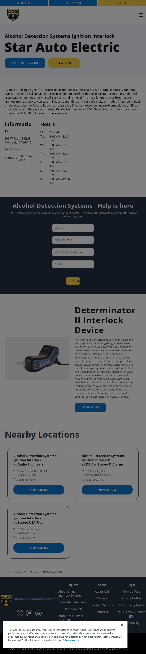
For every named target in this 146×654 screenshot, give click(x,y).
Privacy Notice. (71, 640)
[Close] (122, 625)
